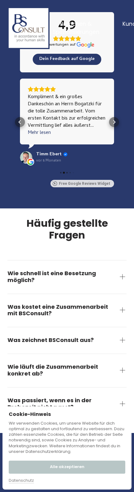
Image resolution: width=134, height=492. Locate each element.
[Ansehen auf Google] (26, 157)
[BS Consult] (28, 28)
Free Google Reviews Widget (84, 183)
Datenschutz (21, 480)
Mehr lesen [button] (39, 133)
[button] (20, 122)
